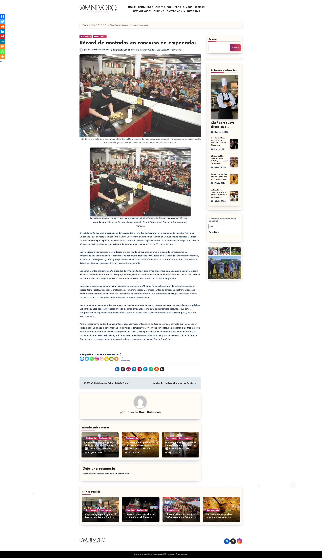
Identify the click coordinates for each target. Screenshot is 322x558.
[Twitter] (87, 359)
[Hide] (1, 62)
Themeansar (181, 554)
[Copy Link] (106, 359)
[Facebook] (82, 359)
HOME (132, 7)
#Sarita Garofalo (175, 50)
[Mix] (2, 46)
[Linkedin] (2, 31)
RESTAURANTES (142, 11)
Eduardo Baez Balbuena (98, 50)
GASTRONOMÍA (176, 11)
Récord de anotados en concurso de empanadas (138, 43)
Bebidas (130, 510)
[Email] (111, 359)
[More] (116, 359)
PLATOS (187, 7)
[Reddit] (2, 26)
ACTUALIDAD (145, 7)
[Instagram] (96, 359)
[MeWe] (2, 41)
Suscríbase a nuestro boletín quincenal (222, 220)
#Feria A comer (140, 50)
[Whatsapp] (92, 359)
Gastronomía (100, 36)
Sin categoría (173, 510)
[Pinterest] (2, 36)
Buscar (212, 39)
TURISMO (159, 11)
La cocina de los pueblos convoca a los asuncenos (219, 176)
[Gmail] (101, 359)
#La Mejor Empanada (157, 50)
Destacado (91, 438)
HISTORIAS (193, 11)
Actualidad (85, 36)
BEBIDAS (199, 7)
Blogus (168, 554)
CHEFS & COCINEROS (168, 7)
